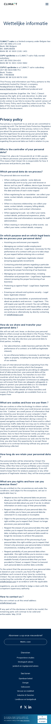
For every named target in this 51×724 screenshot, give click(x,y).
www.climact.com (8, 89)
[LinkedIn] (30, 707)
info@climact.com (15, 314)
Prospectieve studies (25, 658)
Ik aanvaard (42, 717)
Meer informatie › (25, 720)
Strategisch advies (25, 662)
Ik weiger (42, 721)
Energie (25, 683)
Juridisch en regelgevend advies (25, 666)
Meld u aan (25, 642)
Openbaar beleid (25, 678)
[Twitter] (25, 707)
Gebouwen (25, 687)
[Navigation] (47, 4)
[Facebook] (21, 707)
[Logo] (10, 4)
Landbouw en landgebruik (25, 699)
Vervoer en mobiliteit (25, 691)
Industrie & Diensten (25, 695)
